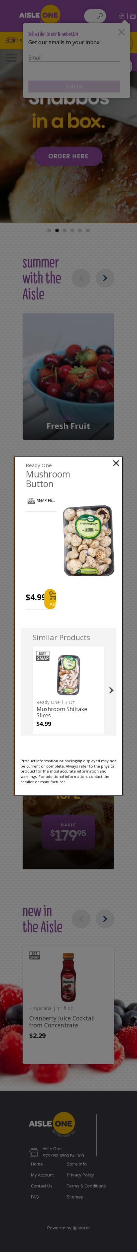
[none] (68, 690)
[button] (88, 541)
